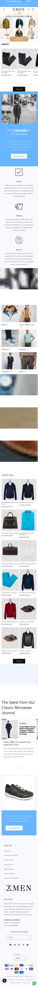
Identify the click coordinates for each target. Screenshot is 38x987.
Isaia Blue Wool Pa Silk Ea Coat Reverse (10, 503)
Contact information (15, 982)
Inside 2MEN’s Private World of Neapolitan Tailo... (17, 743)
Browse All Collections (11, 878)
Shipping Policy (9, 869)
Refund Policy (8, 864)
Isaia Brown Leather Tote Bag (10, 533)
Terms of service (19, 979)
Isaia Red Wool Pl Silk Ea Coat (10, 621)
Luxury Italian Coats (27, 325)
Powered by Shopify (18, 976)
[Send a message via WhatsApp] (34, 983)
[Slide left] (14, 83)
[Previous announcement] (4, 4)
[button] (4, 9)
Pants (21, 372)
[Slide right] (23, 83)
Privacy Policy (8, 860)
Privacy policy (9, 979)
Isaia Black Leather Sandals (26, 621)
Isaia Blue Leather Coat (25, 650)
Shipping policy (30, 979)
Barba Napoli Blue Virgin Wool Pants (8, 71)
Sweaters (22, 349)
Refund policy (28, 976)
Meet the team (19, 156)
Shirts (4, 325)
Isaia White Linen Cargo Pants (27, 563)
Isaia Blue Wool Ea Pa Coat (26, 502)
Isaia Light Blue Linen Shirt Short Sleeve (26, 533)
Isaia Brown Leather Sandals (9, 650)
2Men (11, 976)
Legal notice (26, 982)
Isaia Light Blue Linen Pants (9, 592)
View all (19, 89)
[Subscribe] (29, 937)
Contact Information (11, 855)
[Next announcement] (34, 4)
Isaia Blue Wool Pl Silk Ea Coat (27, 592)
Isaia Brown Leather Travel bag (10, 563)
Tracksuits (5, 372)
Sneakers (5, 349)
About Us (7, 851)
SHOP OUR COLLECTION (19, 38)
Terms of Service (9, 873)
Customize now (14, 828)
